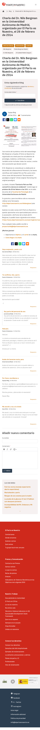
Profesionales (10, 662)
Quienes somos (10, 541)
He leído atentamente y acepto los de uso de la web (19, 87)
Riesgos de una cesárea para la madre (18, 496)
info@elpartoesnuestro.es (20, 722)
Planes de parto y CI (12, 658)
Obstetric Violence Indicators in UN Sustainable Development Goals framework (17, 613)
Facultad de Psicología (20, 192)
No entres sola (10, 608)
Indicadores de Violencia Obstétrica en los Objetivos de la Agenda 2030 (19, 581)
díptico (18, 235)
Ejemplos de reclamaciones (14, 652)
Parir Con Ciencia (8, 45)
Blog (10, 11)
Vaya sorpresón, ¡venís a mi (12, 249)
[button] (35, 4)
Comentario (6, 446)
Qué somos (9, 544)
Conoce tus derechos (12, 645)
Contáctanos (9, 534)
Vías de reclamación (12, 665)
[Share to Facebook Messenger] (15, 119)
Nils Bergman (7, 49)
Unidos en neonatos (12, 629)
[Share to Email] (18, 119)
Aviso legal (14, 710)
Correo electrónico (10, 92)
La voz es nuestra (11, 605)
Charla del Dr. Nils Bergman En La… (25, 11)
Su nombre (5, 438)
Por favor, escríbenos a (10, 378)
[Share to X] (7, 119)
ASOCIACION (20, 45)
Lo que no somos (11, 570)
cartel (26, 235)
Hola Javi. (5, 329)
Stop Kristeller (10, 626)
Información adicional (18, 714)
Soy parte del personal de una (14, 312)
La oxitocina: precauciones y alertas (17, 655)
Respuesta (33, 267)
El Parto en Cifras (11, 601)
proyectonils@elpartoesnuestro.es (15, 226)
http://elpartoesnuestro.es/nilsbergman (16, 203)
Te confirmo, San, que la (10, 275)
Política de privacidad (18, 718)
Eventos (29, 45)
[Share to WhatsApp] (11, 119)
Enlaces (8, 577)
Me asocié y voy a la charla (11, 407)
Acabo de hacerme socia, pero (13, 359)
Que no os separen (11, 619)
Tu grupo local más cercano (14, 548)
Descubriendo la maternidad (15, 598)
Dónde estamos (10, 538)
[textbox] (20, 460)
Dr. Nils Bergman (8, 53)
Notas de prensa (11, 573)
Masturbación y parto (12, 493)
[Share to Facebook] (4, 119)
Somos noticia (10, 567)
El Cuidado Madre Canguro (23, 53)
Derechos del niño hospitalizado (16, 648)
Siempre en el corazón (12, 623)
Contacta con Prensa (12, 563)
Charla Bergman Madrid (21, 49)
